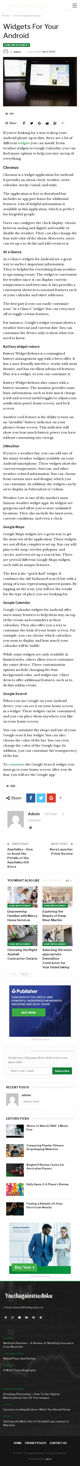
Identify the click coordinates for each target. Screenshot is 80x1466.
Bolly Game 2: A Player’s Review (47, 1184)
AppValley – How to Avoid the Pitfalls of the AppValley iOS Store (20, 858)
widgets (24, 143)
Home (18, 1443)
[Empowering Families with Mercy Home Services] (22, 897)
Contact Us (58, 1443)
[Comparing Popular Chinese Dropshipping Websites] (15, 1150)
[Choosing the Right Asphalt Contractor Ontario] (22, 935)
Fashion (7, 1404)
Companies (9, 1365)
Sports (7, 1416)
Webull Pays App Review (19, 1358)
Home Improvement (16, 45)
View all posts (31, 1101)
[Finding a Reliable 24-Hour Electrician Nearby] (15, 1208)
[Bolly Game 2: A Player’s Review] (15, 1189)
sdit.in (49, 1459)
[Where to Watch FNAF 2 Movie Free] (15, 1131)
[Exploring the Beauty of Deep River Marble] (57, 897)
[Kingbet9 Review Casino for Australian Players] (15, 1170)
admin (26, 1095)
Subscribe (62, 1071)
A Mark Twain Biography (19, 1370)
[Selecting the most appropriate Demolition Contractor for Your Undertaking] (57, 935)
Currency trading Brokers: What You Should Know (36, 1409)
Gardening (8, 1338)
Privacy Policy (35, 1443)
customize (16, 764)
